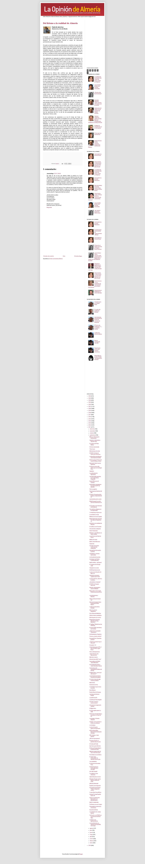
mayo (91, 834)
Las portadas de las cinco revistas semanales (97, 86)
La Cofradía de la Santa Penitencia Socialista (95, 676)
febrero (92, 840)
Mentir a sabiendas (94, 802)
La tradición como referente (93, 774)
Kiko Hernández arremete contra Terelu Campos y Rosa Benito (98, 188)
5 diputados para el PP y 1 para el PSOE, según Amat (95, 648)
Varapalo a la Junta (94, 567)
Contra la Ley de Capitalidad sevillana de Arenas (95, 669)
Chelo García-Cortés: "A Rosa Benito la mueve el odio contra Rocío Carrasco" (95, 196)
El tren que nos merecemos (97, 134)
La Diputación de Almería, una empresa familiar (95, 457)
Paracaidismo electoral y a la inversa (95, 807)
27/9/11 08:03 (57, 173)
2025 (90, 398)
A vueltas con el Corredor (95, 526)
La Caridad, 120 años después (94, 719)
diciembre (92, 429)
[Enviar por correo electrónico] (65, 163)
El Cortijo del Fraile (93, 744)
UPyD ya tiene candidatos (95, 615)
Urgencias (91, 543)
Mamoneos (92, 682)
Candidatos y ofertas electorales (94, 554)
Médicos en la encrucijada (95, 516)
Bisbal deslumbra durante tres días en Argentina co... (95, 520)
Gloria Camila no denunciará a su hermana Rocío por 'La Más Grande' (97, 164)
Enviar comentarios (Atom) (56, 258)
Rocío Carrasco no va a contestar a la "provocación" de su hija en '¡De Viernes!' (95, 284)
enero (91, 842)
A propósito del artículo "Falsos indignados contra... (94, 789)
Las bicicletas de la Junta (95, 499)
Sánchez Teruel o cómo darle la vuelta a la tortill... (95, 780)
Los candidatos (93, 761)
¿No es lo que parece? (94, 738)
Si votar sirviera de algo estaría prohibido (95, 680)
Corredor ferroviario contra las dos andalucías (94, 547)
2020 (90, 408)
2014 (90, 421)
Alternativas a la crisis (94, 451)
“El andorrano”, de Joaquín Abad (97, 303)
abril (91, 836)
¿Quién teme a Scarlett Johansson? (94, 631)
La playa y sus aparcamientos (93, 820)
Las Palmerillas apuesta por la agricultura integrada (95, 478)
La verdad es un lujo (94, 514)
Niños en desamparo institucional (94, 437)
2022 (90, 404)
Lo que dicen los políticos (95, 792)
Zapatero (91, 471)
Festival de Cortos (93, 684)
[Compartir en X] (67, 163)
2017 (90, 414)
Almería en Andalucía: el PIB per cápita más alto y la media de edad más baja (95, 267)
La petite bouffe (93, 697)
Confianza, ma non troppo (95, 804)
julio (91, 830)
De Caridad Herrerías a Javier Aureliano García (95, 665)
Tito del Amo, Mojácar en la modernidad (95, 510)
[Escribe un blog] (66, 163)
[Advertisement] (62, 242)
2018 (90, 412)
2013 (90, 423)
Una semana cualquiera (95, 528)
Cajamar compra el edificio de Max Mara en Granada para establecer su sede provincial (95, 119)
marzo (91, 838)
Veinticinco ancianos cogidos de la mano (94, 576)
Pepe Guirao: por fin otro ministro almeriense (97, 349)
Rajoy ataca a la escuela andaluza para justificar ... (95, 592)
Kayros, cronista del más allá (97, 342)
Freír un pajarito (93, 489)
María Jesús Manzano (94, 541)
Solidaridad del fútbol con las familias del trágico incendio (97, 111)
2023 (90, 402)
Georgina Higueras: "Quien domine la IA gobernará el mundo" (98, 103)
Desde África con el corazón (94, 482)
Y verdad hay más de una (95, 512)
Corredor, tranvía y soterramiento (93, 702)
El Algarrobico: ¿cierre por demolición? (95, 673)
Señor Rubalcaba (93, 530)
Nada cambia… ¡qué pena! (95, 562)
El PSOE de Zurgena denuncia (94, 584)
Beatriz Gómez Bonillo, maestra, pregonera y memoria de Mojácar (95, 144)
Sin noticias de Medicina (95, 613)
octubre (92, 433)
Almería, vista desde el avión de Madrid (94, 588)
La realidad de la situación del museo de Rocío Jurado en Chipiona (97, 79)
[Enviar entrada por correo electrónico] (62, 163)
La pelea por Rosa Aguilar (95, 699)
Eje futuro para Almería (95, 746)
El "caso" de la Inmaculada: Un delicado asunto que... (95, 758)
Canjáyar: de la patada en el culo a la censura (95, 722)
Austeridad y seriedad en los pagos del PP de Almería (95, 486)
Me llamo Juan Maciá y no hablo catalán (95, 533)
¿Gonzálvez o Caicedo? (95, 582)
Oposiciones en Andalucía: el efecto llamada (98, 292)
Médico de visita (93, 539)
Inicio (64, 256)
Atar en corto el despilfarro (93, 610)
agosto (91, 828)
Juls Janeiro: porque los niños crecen (97, 212)
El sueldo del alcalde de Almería (97, 311)
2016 (90, 416)
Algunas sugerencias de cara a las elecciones (95, 752)
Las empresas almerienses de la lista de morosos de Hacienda (98, 320)
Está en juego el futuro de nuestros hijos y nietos (95, 460)
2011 (90, 427)
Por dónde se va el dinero (95, 754)
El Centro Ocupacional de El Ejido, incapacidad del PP (95, 496)
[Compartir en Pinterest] (70, 163)
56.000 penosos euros (94, 570)
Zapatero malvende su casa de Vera (94, 441)
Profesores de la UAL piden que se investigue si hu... (95, 468)
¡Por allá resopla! (93, 771)
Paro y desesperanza (94, 651)
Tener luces (92, 449)
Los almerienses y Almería (93, 596)
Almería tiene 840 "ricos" (95, 659)
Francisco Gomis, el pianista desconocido (95, 741)
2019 (90, 410)
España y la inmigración (95, 785)
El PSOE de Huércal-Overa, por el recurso (94, 454)
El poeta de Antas (93, 809)
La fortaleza (92, 725)
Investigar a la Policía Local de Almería (94, 560)
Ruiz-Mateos (92, 690)
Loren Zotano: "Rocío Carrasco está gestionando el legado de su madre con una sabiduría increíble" (95, 256)
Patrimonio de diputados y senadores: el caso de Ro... (95, 715)
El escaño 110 (92, 645)
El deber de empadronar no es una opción (98, 127)
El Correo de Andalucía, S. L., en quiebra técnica (98, 327)
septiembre (93, 435)
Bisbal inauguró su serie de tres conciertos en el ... (95, 502)
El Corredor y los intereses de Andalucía (95, 506)
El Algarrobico (92, 708)
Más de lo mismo (93, 657)
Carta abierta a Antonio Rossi (98, 154)
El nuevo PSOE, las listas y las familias (95, 628)
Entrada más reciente (48, 256)
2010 (90, 845)
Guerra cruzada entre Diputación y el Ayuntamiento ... (94, 799)
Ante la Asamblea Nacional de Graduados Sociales (95, 732)
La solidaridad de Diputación (93, 474)
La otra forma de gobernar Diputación (94, 728)
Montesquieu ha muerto (95, 617)
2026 (90, 396)
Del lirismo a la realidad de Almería (60, 23)
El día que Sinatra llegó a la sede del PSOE (95, 748)
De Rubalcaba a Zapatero (95, 634)
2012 (90, 425)
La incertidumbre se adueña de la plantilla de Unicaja (95, 824)
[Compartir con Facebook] (69, 163)
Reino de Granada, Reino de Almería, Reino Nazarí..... (95, 603)
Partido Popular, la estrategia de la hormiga (93, 768)
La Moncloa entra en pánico (98, 333)
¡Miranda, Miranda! (93, 783)
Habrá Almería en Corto (95, 776)
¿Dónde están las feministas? (98, 93)
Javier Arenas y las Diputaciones (93, 654)
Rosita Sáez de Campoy (95, 692)
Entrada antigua (78, 256)
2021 (90, 406)
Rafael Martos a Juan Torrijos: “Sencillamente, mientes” (98, 357)
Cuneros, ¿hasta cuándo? (95, 636)
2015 (90, 418)
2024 (90, 400)
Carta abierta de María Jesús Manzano (94, 662)
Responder (49, 207)
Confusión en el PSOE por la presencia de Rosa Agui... (95, 816)
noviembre (92, 431)
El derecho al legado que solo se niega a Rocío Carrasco (98, 247)
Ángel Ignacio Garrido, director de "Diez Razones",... (94, 621)
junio (91, 832)
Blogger (81, 854)
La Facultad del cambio (94, 557)
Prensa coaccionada (94, 447)
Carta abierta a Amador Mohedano (98, 179)
